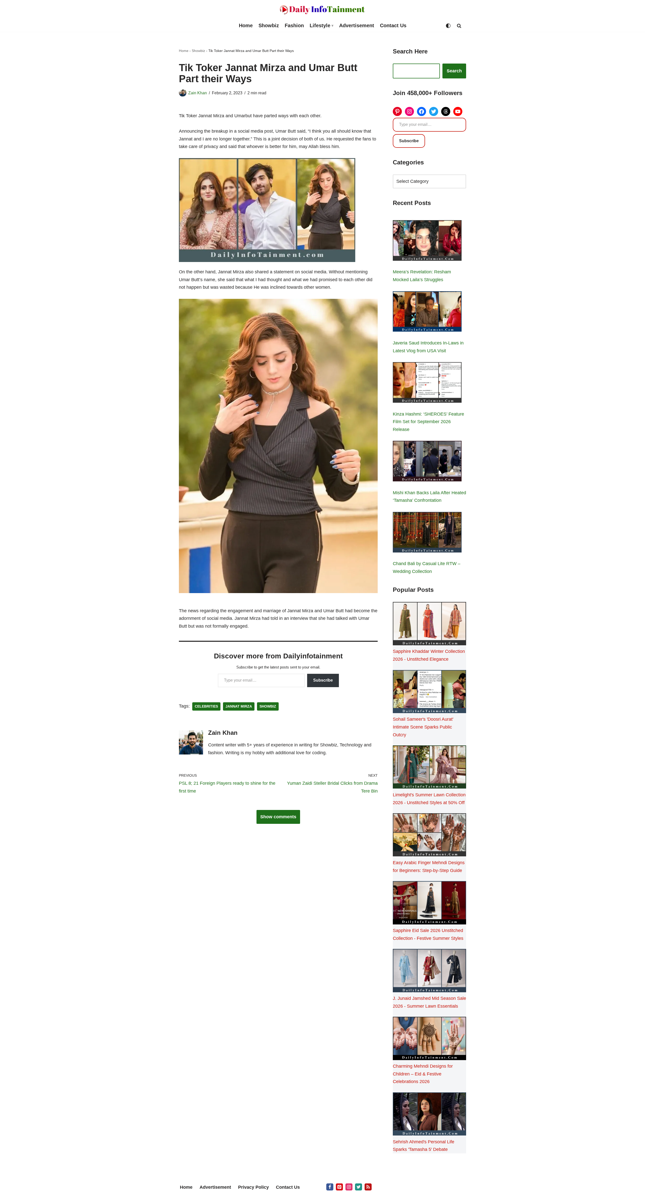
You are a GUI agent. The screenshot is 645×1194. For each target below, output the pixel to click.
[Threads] (445, 111)
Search (454, 70)
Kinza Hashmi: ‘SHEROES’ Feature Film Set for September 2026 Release (428, 422)
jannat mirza (238, 706)
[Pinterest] (397, 111)
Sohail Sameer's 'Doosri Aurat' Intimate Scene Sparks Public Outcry (423, 727)
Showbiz (269, 25)
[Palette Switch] (448, 25)
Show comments (278, 816)
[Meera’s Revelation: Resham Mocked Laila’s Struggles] (427, 241)
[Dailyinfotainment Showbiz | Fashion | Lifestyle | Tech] (322, 10)
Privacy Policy (253, 1187)
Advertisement (356, 25)
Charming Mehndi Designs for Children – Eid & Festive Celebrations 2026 (423, 1074)
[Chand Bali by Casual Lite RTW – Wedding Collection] (427, 533)
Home (246, 25)
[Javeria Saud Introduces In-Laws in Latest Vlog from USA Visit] (427, 312)
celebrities (206, 706)
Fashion (294, 25)
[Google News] (368, 1186)
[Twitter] (433, 111)
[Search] (459, 25)
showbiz (268, 706)
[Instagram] (409, 111)
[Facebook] (421, 111)
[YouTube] (457, 111)
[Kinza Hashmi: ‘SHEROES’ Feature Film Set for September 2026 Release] (427, 383)
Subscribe (323, 680)
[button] (332, 25)
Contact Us (393, 25)
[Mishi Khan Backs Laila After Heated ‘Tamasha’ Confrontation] (427, 462)
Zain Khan (197, 93)
